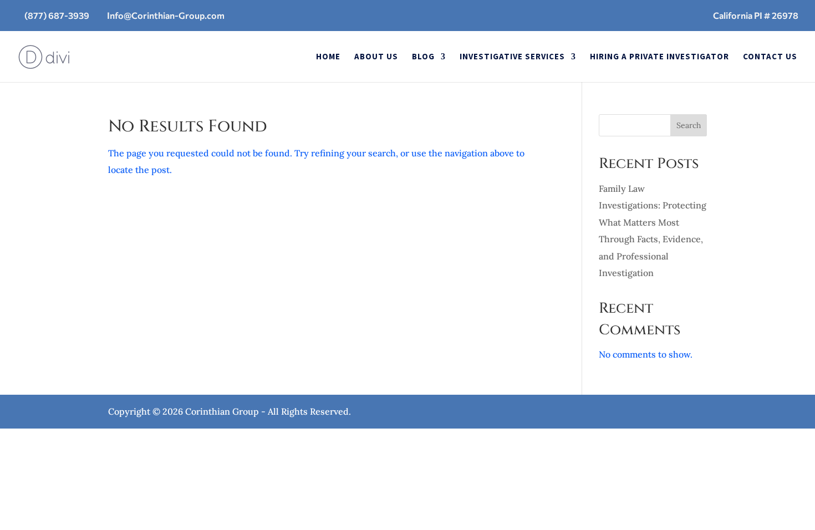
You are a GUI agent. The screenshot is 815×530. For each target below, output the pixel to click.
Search (688, 125)
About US (376, 57)
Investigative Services (512, 57)
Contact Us (770, 57)
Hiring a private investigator (659, 57)
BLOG (423, 57)
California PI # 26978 (755, 15)
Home (328, 57)
